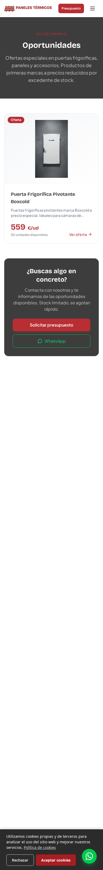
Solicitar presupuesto (51, 325)
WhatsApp (55, 341)
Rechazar (20, 860)
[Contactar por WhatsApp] (89, 856)
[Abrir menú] (92, 8)
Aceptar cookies (56, 860)
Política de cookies (40, 847)
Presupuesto (71, 8)
